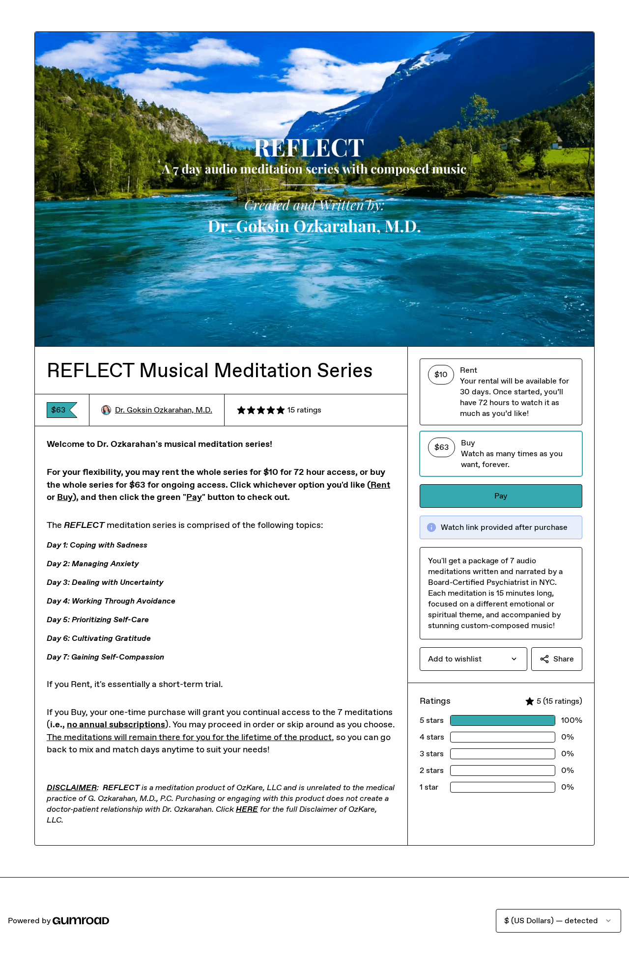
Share (563, 658)
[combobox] (473, 659)
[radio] (501, 391)
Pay (500, 495)
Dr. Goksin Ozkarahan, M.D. (163, 409)
